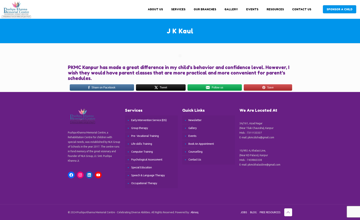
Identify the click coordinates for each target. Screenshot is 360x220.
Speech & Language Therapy (148, 175)
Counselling (195, 151)
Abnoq (194, 212)
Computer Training (142, 151)
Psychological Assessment (146, 159)
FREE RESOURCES (270, 212)
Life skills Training (141, 143)
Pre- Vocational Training (145, 135)
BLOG (253, 212)
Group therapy (139, 128)
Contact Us (194, 159)
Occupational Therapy (144, 183)
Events (192, 135)
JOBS (244, 212)
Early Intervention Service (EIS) (149, 120)
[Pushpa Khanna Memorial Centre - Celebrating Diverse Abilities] (15, 9)
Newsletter (195, 120)
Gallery (192, 128)
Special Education (141, 167)
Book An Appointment (201, 143)
